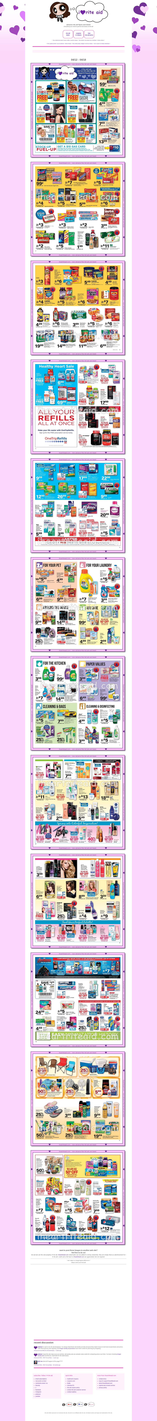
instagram (38, 1392)
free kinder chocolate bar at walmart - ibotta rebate (91, 40)
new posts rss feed (40, 1381)
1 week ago (58, 1350)
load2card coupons (72, 1379)
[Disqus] (78, 1299)
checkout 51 (70, 1385)
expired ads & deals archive (107, 1385)
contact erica (102, 1379)
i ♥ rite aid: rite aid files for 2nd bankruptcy (44, 1350)
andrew (40, 1347)
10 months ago (56, 1365)
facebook (38, 1390)
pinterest (37, 1394)
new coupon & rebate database (101, 43)
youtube (37, 1396)
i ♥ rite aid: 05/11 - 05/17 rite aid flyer (43, 1357)
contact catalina (71, 1392)
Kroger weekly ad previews (67, 1348)
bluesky (37, 1385)
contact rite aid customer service (76, 1390)
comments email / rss (41, 1383)
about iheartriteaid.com (105, 1383)
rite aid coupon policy (73, 1387)
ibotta (68, 1383)
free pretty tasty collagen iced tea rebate (82, 43)
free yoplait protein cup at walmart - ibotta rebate (59, 43)
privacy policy (103, 1387)
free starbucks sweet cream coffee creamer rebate (65, 40)
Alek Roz (40, 1361)
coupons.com (71, 1381)
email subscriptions (41, 1379)
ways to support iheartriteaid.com (108, 1381)
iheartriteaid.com (63, 1255)
